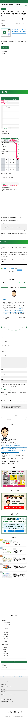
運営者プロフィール (5, 684)
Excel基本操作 (7, 624)
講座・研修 (6, 655)
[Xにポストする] (3, 282)
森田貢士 (5, 299)
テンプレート (6, 653)
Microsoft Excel (12, 268)
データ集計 (6, 636)
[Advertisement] (14, 72)
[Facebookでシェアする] (8, 282)
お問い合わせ (4, 691)
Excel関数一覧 (4, 704)
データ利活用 (5, 628)
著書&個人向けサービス (6, 686)
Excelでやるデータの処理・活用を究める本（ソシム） (13, 445)
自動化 (5, 641)
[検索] (25, 419)
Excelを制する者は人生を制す (10, 4)
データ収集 (6, 632)
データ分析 (6, 638)
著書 (5, 651)
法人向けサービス (4, 689)
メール (3, 374)
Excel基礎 (4, 620)
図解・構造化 (5, 644)
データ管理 (4, 647)
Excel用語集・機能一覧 (6, 699)
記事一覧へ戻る (14, 330)
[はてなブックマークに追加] (14, 282)
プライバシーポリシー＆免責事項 (8, 694)
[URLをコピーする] (24, 282)
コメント (3, 355)
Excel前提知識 (7, 622)
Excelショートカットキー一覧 (7, 701)
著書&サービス (5, 649)
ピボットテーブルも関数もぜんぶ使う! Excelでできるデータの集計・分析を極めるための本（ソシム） (13, 312)
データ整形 (6, 634)
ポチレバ (13, 272)
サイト (2, 379)
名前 (2, 369)
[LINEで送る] (19, 282)
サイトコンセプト (4, 681)
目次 (4, 47)
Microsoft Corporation (13, 269)
